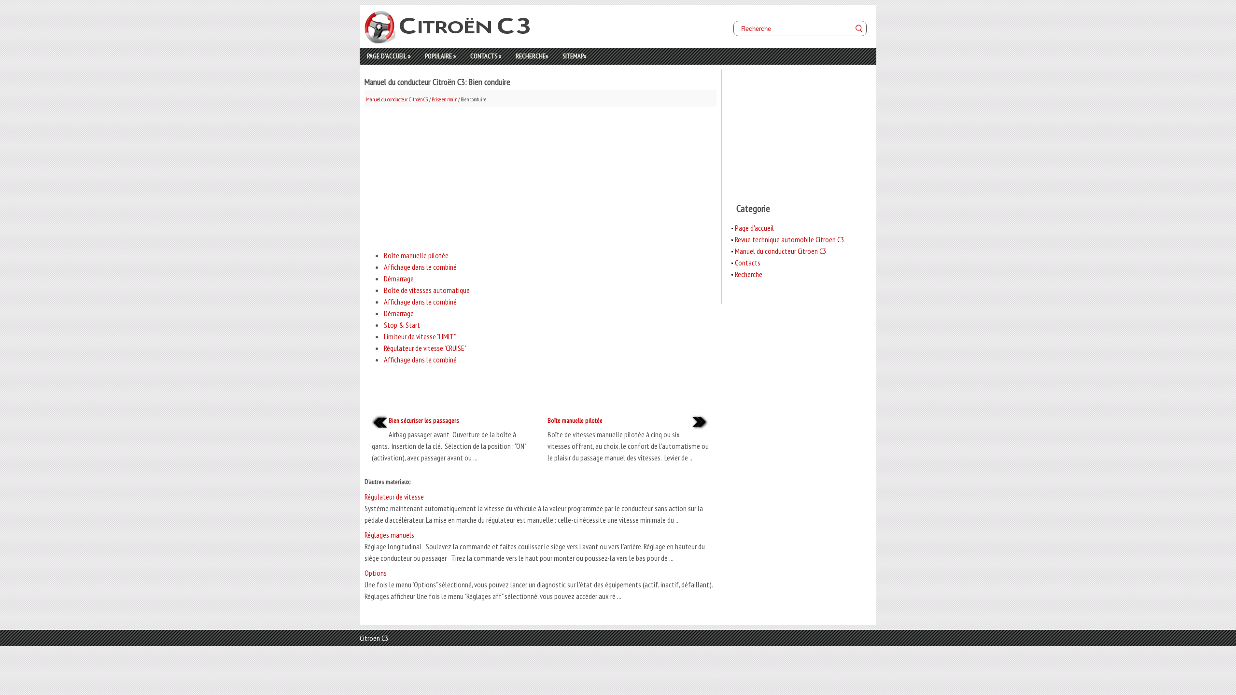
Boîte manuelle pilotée (416, 255)
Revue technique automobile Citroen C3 (789, 239)
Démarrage (399, 278)
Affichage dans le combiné (420, 267)
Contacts (485, 56)
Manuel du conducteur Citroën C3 (397, 99)
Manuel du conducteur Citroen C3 (780, 251)
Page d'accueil (388, 56)
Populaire (440, 56)
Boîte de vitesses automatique (427, 290)
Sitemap (574, 56)
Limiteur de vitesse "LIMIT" (420, 336)
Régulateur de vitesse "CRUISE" (425, 348)
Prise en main (444, 99)
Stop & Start (402, 325)
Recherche (532, 56)
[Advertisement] (540, 174)
